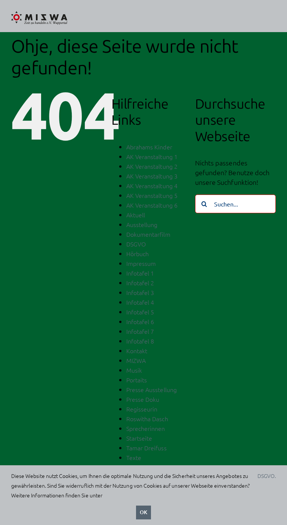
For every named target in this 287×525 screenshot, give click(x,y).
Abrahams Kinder (149, 147)
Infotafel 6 (140, 321)
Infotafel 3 (140, 292)
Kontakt (136, 351)
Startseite (139, 438)
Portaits (136, 380)
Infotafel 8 (140, 341)
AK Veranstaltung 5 (152, 195)
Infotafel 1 (140, 273)
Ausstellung (142, 224)
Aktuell (135, 215)
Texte (133, 457)
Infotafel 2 (140, 283)
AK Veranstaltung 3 (152, 176)
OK (143, 512)
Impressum (141, 263)
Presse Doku (143, 399)
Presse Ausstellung (151, 389)
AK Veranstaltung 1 (152, 156)
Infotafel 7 (140, 331)
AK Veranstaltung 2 (152, 166)
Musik (134, 370)
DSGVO (136, 244)
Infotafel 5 (140, 312)
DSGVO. (266, 475)
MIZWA (136, 360)
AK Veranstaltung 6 (152, 205)
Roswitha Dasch (147, 418)
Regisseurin (142, 409)
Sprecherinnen (145, 428)
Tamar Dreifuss (146, 448)
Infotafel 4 (140, 302)
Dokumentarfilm (148, 234)
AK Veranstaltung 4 (152, 185)
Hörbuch (137, 253)
